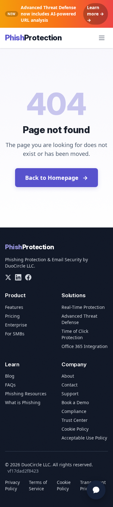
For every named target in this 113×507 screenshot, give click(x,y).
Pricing (12, 316)
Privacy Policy (12, 485)
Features (14, 307)
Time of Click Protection (75, 334)
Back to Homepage (56, 177)
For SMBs (14, 334)
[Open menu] (101, 38)
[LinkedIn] (18, 277)
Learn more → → (95, 13)
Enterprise (16, 325)
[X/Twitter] (8, 277)
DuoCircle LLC (19, 266)
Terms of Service (38, 485)
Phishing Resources (25, 394)
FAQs (10, 385)
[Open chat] (96, 489)
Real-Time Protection (83, 307)
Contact (70, 385)
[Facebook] (28, 277)
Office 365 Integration (85, 346)
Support (70, 394)
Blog (9, 376)
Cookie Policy (75, 429)
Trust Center (75, 420)
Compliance (74, 411)
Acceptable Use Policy (84, 438)
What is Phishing (22, 402)
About (68, 376)
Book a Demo (75, 402)
